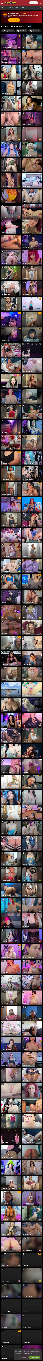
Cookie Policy (27, 1353)
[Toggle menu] (2, 3)
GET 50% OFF (14, 20)
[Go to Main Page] (13, 3)
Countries (23, 31)
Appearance (9, 31)
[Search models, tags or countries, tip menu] (40, 8)
